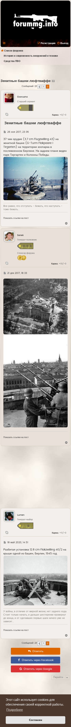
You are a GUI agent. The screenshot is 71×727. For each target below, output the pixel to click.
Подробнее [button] (14, 709)
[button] (39, 87)
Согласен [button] (35, 719)
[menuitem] (62, 43)
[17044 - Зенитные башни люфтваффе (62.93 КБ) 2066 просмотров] (35, 178)
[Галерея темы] (52, 81)
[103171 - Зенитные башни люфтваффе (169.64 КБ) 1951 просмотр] (35, 580)
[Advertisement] (36, 72)
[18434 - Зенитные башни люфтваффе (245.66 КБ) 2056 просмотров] (35, 306)
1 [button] (43, 87)
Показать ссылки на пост (16, 218)
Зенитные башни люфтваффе (25, 81)
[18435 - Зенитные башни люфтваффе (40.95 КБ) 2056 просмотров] (35, 380)
